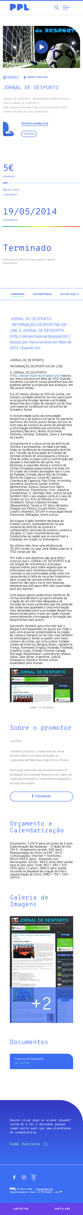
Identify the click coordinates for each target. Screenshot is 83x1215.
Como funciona (25, 1144)
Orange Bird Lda (44, 1189)
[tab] (17, 294)
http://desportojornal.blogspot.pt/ (35, 376)
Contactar (21, 1209)
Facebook (42, 796)
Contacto (29, 133)
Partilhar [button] (62, 1209)
